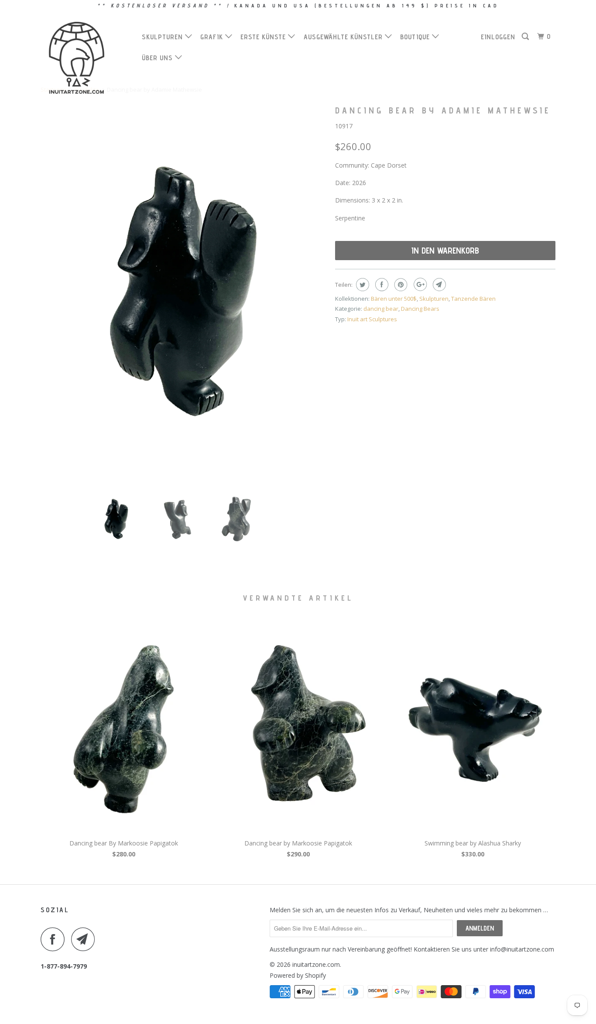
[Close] (419, 369)
